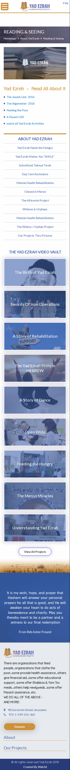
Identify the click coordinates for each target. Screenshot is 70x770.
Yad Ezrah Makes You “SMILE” (35, 156)
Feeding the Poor (17, 110)
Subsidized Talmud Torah (35, 165)
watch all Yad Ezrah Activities (25, 123)
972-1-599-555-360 (21, 714)
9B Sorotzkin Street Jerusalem (26, 710)
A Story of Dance (35, 399)
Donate (19, 726)
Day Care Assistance (35, 174)
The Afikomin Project (35, 200)
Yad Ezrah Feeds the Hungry (35, 147)
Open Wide (35, 431)
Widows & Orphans (35, 209)
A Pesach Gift (16, 117)
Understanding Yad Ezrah (35, 527)
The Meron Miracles (35, 495)
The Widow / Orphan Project (35, 226)
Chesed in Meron (35, 191)
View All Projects (35, 551)
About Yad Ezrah (29, 38)
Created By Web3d (35, 767)
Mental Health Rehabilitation (35, 183)
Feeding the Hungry (35, 463)
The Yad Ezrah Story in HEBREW (35, 368)
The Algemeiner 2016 (21, 103)
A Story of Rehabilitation (35, 336)
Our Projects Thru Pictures (35, 235)
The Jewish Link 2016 (21, 97)
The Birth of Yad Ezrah (35, 272)
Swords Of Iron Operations (35, 304)
